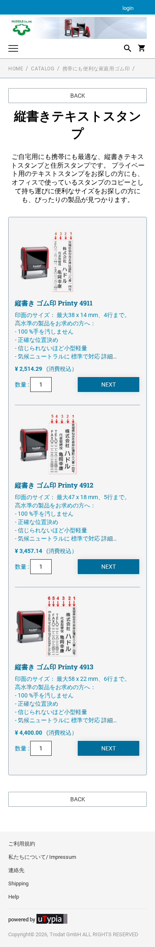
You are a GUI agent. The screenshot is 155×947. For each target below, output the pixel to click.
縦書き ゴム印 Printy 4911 (54, 302)
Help (13, 897)
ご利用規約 (21, 844)
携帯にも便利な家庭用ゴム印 (96, 69)
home (15, 69)
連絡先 (16, 870)
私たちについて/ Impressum (42, 857)
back (77, 95)
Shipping (18, 883)
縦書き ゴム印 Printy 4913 (54, 666)
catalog (42, 69)
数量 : (22, 384)
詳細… (109, 356)
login (128, 8)
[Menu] (13, 49)
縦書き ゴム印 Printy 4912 (54, 485)
